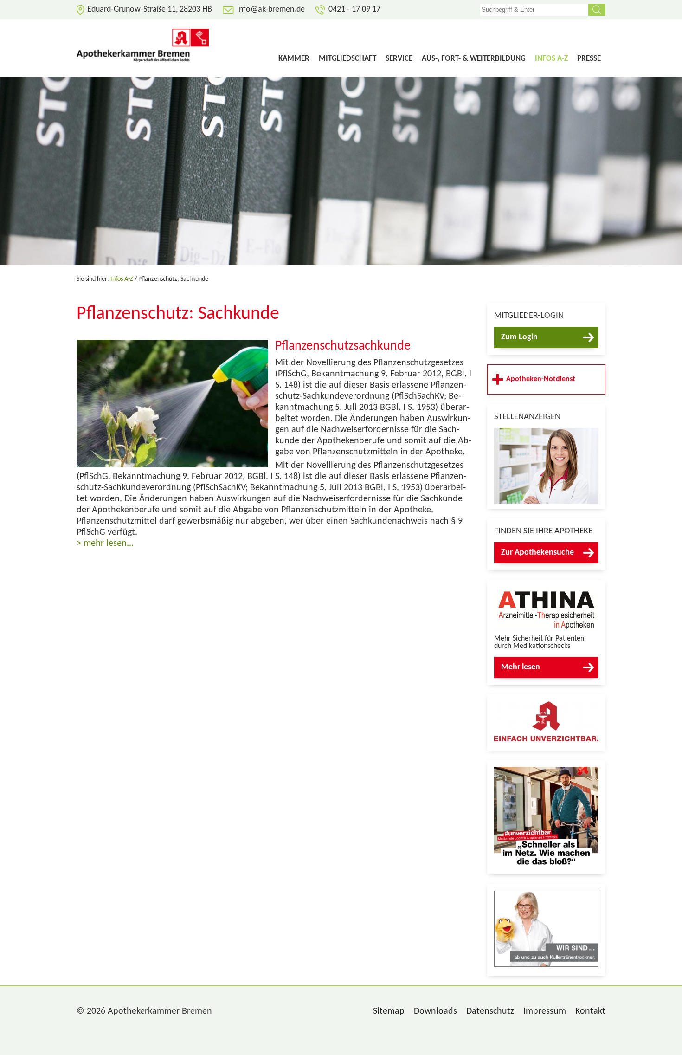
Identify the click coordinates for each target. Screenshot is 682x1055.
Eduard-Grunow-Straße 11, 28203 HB (149, 9)
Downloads (435, 1011)
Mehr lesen (520, 667)
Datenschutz (490, 1011)
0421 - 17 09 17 (354, 9)
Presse (589, 59)
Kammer (293, 59)
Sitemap (389, 1011)
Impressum (544, 1011)
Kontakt (590, 1011)
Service (399, 59)
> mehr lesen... (105, 543)
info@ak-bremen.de (271, 9)
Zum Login (519, 337)
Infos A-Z (551, 59)
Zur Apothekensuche (537, 552)
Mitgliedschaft (347, 59)
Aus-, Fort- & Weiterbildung (474, 59)
